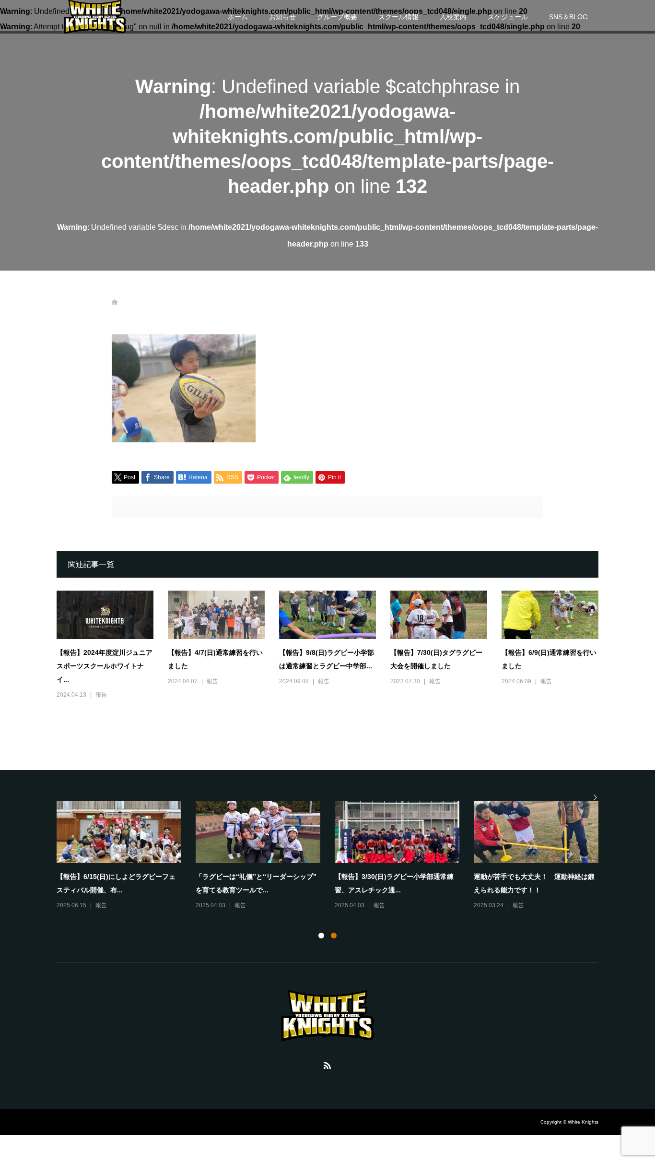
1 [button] (321, 935)
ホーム (238, 17)
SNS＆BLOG (568, 17)
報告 (101, 694)
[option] (335, 856)
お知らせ (282, 17)
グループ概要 (337, 17)
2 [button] (334, 935)
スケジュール (508, 17)
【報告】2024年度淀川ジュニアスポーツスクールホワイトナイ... (104, 666)
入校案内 (453, 17)
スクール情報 (398, 17)
